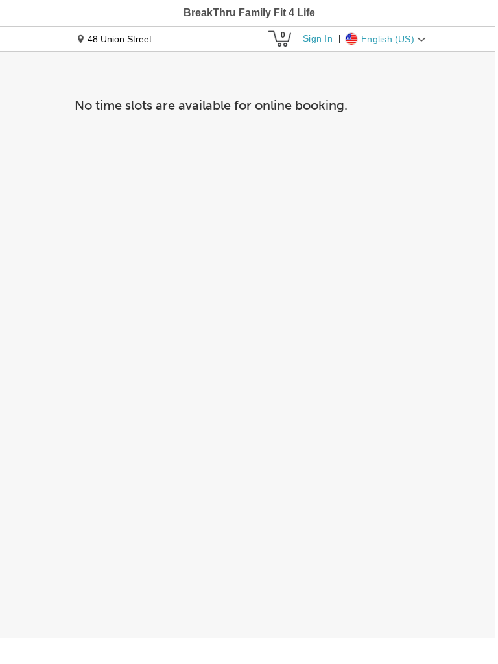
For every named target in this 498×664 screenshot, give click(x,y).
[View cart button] (279, 39)
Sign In (317, 38)
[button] (249, 12)
